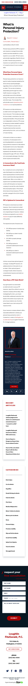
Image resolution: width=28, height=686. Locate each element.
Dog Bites (8, 489)
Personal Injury (15, 41)
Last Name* (7, 588)
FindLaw (21, 391)
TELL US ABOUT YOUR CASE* (12, 603)
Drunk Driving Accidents (12, 493)
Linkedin (7, 391)
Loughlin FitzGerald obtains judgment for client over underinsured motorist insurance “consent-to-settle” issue (13, 421)
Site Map (17, 679)
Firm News (9, 502)
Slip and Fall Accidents (12, 533)
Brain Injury (9, 480)
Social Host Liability (11, 537)
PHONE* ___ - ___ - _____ (10, 598)
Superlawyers (11, 391)
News (7, 520)
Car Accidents (6, 41)
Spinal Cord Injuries (11, 542)
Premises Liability (11, 529)
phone (14, 655)
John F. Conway (13, 38)
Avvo (16, 391)
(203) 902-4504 (20, 2)
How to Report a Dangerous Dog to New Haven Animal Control (12, 441)
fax (14, 661)
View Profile (14, 386)
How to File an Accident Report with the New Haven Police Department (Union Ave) (13, 451)
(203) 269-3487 (14, 663)
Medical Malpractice (11, 506)
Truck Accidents (10, 546)
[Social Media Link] (7, 671)
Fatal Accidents (10, 497)
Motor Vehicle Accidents (13, 511)
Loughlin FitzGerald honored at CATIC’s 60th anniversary (11, 432)
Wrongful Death (10, 551)
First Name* (7, 583)
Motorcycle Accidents (12, 515)
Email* (6, 593)
